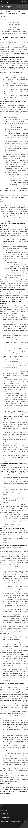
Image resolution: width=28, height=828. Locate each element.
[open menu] (18, 6)
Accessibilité (4, 810)
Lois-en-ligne (6, 7)
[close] (24, 6)
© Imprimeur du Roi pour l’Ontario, (13, 821)
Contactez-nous (5, 817)
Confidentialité (5, 814)
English (24, 2)
